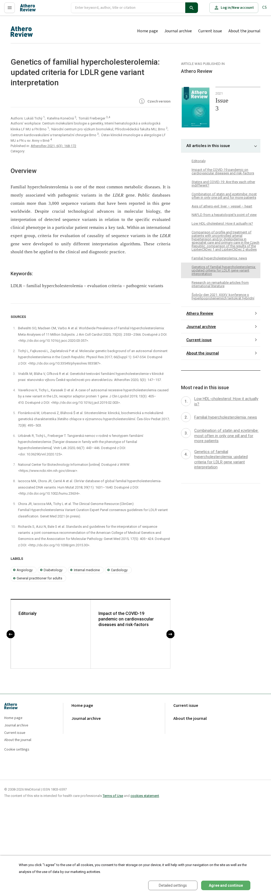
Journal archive (178, 31)
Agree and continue (226, 885)
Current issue (210, 31)
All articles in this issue (208, 145)
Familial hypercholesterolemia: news (219, 258)
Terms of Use (113, 796)
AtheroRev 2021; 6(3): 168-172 (53, 146)
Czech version (158, 101)
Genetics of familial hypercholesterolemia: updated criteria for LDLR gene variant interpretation (224, 270)
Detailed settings (173, 885)
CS (264, 7)
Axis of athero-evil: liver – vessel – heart (222, 206)
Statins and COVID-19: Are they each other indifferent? (223, 183)
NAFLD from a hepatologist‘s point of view (224, 215)
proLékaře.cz (31, 9)
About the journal (244, 31)
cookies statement (144, 796)
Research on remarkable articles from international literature (220, 284)
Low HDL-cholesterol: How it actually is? (222, 223)
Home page (147, 31)
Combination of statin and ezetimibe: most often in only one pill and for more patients (224, 195)
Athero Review (199, 313)
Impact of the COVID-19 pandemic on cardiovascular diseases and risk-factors (126, 619)
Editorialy (28, 613)
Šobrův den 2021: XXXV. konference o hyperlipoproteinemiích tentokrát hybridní (223, 296)
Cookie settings (16, 749)
